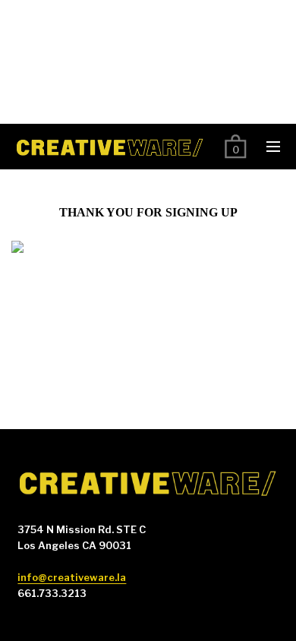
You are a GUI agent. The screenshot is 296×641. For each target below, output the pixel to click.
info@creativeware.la (71, 577)
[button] (273, 146)
